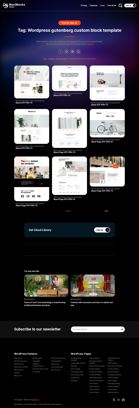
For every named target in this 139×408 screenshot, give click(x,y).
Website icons (18, 375)
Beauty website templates (97, 366)
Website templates (61, 59)
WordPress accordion (20, 361)
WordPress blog (19, 364)
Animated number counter (41, 369)
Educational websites (95, 377)
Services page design (77, 375)
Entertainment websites (96, 380)
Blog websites (75, 377)
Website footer (18, 370)
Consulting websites (95, 375)
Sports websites (112, 380)
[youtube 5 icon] (78, 51)
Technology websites (114, 383)
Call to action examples (21, 367)
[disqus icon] (66, 51)
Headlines (17, 373)
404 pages (74, 366)
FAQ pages (74, 380)
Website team (55, 364)
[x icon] (60, 51)
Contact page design (77, 372)
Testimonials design (57, 367)
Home (45, 59)
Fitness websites (94, 392)
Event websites (93, 383)
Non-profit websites (113, 372)
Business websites (94, 369)
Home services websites (115, 366)
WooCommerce (55, 370)
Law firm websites (113, 369)
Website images (37, 358)
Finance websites (94, 389)
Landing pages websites (78, 363)
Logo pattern (36, 361)
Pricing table (36, 372)
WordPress (51, 59)
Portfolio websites (113, 377)
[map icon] (123, 399)
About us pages (75, 369)
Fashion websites (94, 386)
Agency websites (94, 358)
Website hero (18, 358)
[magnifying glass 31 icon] (72, 51)
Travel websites (112, 389)
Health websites (112, 363)
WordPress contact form (58, 358)
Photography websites (114, 375)
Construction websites (96, 372)
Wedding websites (113, 392)
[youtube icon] (118, 399)
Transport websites (113, 386)
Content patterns (56, 361)
